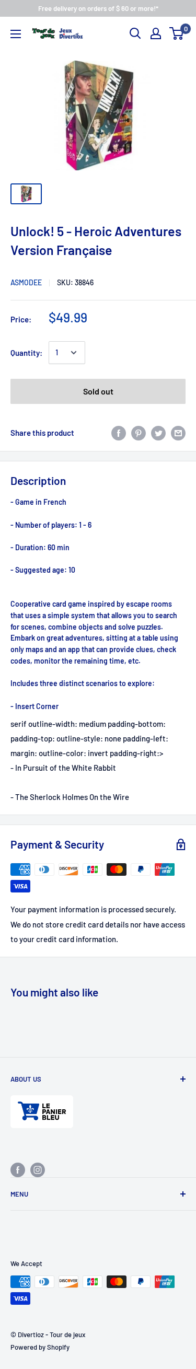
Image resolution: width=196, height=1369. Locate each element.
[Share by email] (178, 432)
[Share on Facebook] (118, 432)
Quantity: (26, 352)
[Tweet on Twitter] (158, 432)
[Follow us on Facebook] (17, 1169)
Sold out (98, 391)
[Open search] (135, 33)
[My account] (156, 33)
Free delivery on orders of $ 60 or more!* (98, 8)
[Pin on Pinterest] (138, 432)
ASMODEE (26, 282)
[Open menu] (15, 34)
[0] (176, 33)
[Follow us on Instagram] (37, 1169)
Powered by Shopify (40, 1347)
